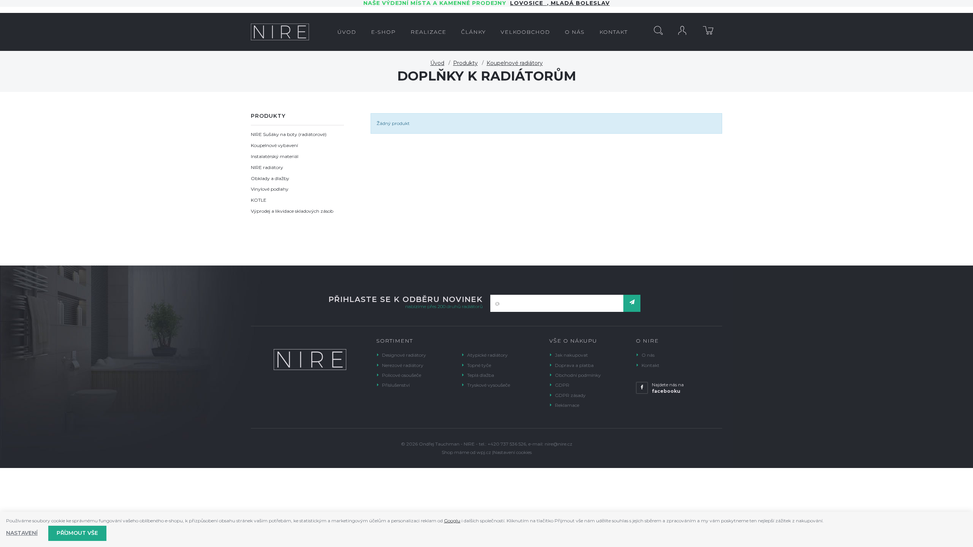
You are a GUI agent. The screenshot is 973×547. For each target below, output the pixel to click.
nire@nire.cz (558, 444)
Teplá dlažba (480, 375)
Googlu (452, 520)
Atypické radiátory (487, 355)
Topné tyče (479, 365)
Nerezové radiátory (402, 365)
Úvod (437, 63)
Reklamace (567, 405)
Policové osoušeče (401, 375)
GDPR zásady (570, 395)
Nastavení (22, 533)
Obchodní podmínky (578, 375)
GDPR (562, 385)
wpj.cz (484, 452)
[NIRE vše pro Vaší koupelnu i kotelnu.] (280, 32)
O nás (648, 355)
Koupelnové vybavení (274, 145)
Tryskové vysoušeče (488, 385)
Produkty (465, 63)
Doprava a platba (574, 365)
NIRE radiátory (267, 167)
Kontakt (650, 365)
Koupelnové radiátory (514, 63)
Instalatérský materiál (274, 156)
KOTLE (258, 200)
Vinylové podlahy (269, 189)
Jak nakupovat (571, 355)
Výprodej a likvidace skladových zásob (292, 211)
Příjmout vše (77, 533)
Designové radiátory (404, 355)
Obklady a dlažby (270, 178)
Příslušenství (396, 385)
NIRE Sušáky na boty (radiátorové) (288, 134)
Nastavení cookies (512, 452)
